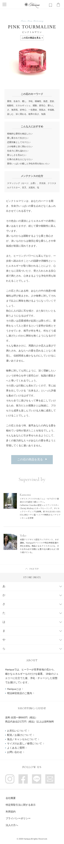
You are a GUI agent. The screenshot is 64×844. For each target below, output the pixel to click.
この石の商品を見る (31, 38)
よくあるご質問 (16, 747)
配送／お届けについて (19, 734)
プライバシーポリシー (18, 818)
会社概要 (11, 798)
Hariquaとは (14, 688)
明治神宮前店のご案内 (19, 693)
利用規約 (11, 811)
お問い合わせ (14, 752)
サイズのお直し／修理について (24, 743)
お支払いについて (17, 730)
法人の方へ (12, 825)
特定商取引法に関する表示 (21, 804)
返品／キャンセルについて (22, 739)
